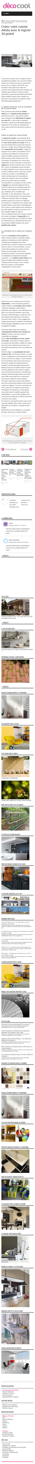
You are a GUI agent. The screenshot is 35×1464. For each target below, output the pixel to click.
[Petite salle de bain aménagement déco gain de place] (15, 1343)
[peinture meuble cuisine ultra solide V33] (15, 889)
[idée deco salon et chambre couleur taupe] (15, 1262)
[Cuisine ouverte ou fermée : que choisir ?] (13, 466)
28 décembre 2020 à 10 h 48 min (18, 542)
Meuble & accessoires (9, 1405)
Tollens (4, 1421)
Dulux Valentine (7, 1419)
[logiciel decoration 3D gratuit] (15, 1373)
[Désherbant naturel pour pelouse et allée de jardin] (15, 682)
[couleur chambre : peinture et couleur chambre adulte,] (15, 1088)
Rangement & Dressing (10, 1406)
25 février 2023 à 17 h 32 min (17, 525)
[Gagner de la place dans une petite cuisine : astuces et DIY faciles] (28, 466)
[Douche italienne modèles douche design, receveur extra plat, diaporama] (15, 718)
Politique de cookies (9, 1445)
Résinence (6, 1422)
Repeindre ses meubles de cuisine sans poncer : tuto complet (4, 475)
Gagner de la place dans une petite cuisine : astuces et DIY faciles (28, 474)
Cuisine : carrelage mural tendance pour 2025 (20, 472)
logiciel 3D (21, 216)
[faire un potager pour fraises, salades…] (15, 830)
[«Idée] (15, 1199)
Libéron (4, 1427)
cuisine (4, 165)
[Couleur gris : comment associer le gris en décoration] (15, 648)
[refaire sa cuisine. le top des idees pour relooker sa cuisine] (15, 1306)
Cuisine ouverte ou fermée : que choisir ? (12, 472)
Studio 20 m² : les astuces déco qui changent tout (16, 947)
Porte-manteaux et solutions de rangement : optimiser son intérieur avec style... (15, 1031)
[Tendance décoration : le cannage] (15, 776)
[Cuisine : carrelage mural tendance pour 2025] (21, 466)
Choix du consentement (10, 1452)
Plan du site (6, 1444)
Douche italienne (8, 1392)
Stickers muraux (7, 1408)
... (4, 928)
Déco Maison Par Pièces (14, 20)
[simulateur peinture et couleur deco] (15, 1017)
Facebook (5, 1454)
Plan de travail (7, 1395)
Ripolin (4, 1426)
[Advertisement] (17, 575)
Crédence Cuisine (8, 1393)
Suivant (24, 449)
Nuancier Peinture (8, 1436)
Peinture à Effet (7, 1433)
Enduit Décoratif (7, 1434)
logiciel (5, 185)
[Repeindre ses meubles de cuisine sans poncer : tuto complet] (5, 466)
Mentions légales (8, 1450)
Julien (4, 1424)
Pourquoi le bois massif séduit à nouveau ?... (16, 1024)
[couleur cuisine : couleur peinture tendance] (15, 1229)
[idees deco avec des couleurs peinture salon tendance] (15, 749)
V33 (3, 1417)
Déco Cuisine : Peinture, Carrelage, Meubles (14, 21)
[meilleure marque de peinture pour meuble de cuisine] (15, 1141)
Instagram (5, 1455)
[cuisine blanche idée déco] (15, 859)
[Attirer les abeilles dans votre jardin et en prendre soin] (15, 799)
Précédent (10, 449)
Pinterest (5, 1457)
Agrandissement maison (10, 1397)
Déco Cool (5, 20)
